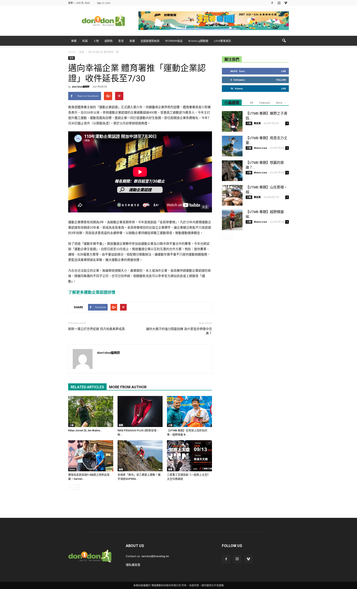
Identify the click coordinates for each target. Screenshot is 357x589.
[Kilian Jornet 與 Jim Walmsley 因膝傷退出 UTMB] (90, 411)
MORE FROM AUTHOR (127, 387)
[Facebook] (272, 3)
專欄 (73, 41)
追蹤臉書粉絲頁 (150, 41)
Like (283, 71)
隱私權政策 (133, 564)
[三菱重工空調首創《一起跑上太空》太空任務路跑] (189, 455)
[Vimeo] (286, 3)
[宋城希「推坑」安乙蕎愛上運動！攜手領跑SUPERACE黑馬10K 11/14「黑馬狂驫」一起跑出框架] (140, 455)
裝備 (132, 41)
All (251, 102)
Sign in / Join (103, 2)
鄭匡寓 (257, 123)
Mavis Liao (260, 147)
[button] (284, 41)
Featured (264, 102)
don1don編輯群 (80, 86)
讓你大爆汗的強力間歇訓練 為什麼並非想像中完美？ (179, 331)
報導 (71, 57)
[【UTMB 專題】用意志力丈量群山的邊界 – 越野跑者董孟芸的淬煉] (232, 146)
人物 (96, 41)
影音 (121, 41)
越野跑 (109, 41)
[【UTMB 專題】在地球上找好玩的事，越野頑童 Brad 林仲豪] (189, 411)
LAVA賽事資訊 (222, 41)
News (72, 469)
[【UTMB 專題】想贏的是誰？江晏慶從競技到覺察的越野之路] (232, 170)
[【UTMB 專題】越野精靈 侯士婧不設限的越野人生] (232, 220)
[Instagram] (279, 3)
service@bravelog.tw (155, 556)
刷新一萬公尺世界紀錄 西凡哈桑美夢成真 (96, 329)
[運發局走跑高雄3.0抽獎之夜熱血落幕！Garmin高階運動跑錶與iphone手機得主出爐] (90, 455)
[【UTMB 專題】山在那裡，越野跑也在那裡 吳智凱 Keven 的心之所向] (232, 195)
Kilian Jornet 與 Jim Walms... (85, 430)
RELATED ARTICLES (87, 387)
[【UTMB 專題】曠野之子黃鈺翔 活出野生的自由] (232, 121)
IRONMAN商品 (174, 41)
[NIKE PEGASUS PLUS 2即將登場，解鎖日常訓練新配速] (140, 411)
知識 (85, 41)
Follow (281, 79)
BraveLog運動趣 (198, 41)
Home (71, 52)
